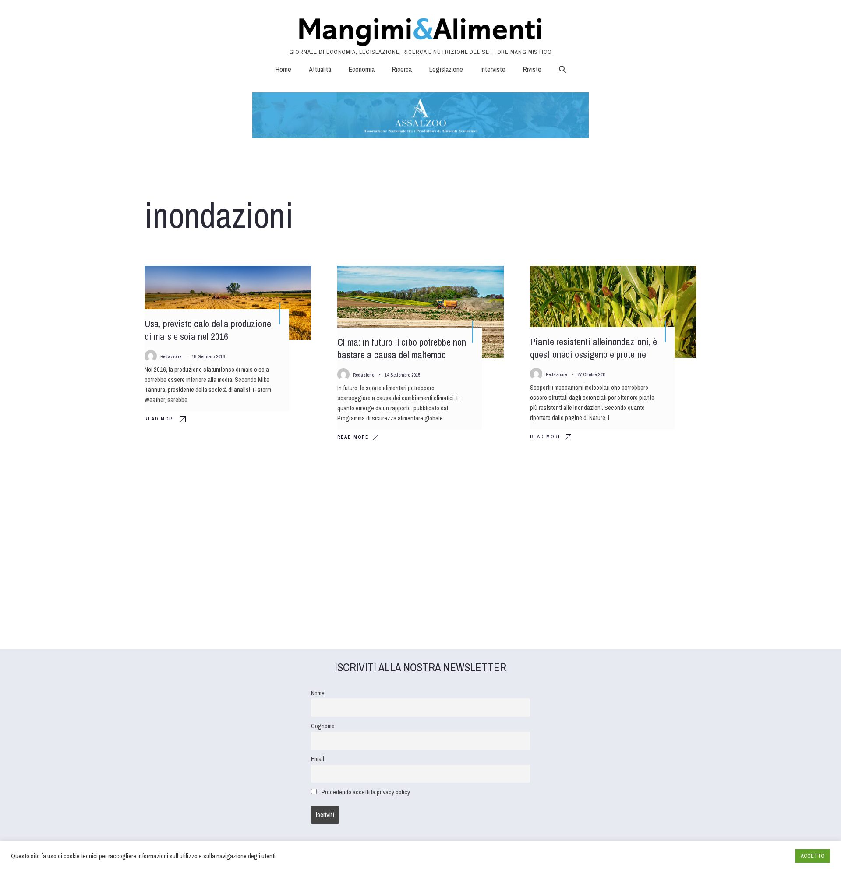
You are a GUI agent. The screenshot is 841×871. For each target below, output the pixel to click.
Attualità (320, 69)
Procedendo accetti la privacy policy (366, 792)
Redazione (170, 356)
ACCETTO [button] (813, 856)
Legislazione (446, 69)
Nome (318, 693)
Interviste (493, 69)
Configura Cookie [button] (767, 856)
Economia (362, 69)
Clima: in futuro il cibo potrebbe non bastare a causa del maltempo (401, 348)
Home (283, 69)
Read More (160, 419)
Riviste (532, 69)
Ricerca (402, 69)
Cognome (323, 726)
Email (317, 759)
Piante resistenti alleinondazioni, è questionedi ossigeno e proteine (593, 348)
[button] (562, 69)
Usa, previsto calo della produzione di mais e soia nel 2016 (208, 330)
